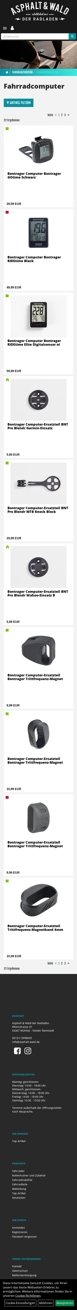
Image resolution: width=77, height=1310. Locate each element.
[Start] (7, 72)
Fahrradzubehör (22, 72)
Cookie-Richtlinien (28, 1296)
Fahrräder (18, 1171)
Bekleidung (19, 1189)
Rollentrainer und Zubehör (29, 1175)
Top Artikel (19, 1141)
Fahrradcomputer (47, 72)
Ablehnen (46, 1303)
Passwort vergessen (24, 1236)
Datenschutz (20, 1270)
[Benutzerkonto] (12, 28)
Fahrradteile (19, 1184)
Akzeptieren (64, 1303)
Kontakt (17, 1266)
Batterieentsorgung (24, 1275)
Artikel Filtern (20, 103)
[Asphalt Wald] (40, 11)
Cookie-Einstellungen (20, 1303)
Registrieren (19, 1232)
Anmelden (18, 1227)
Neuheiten (18, 1197)
